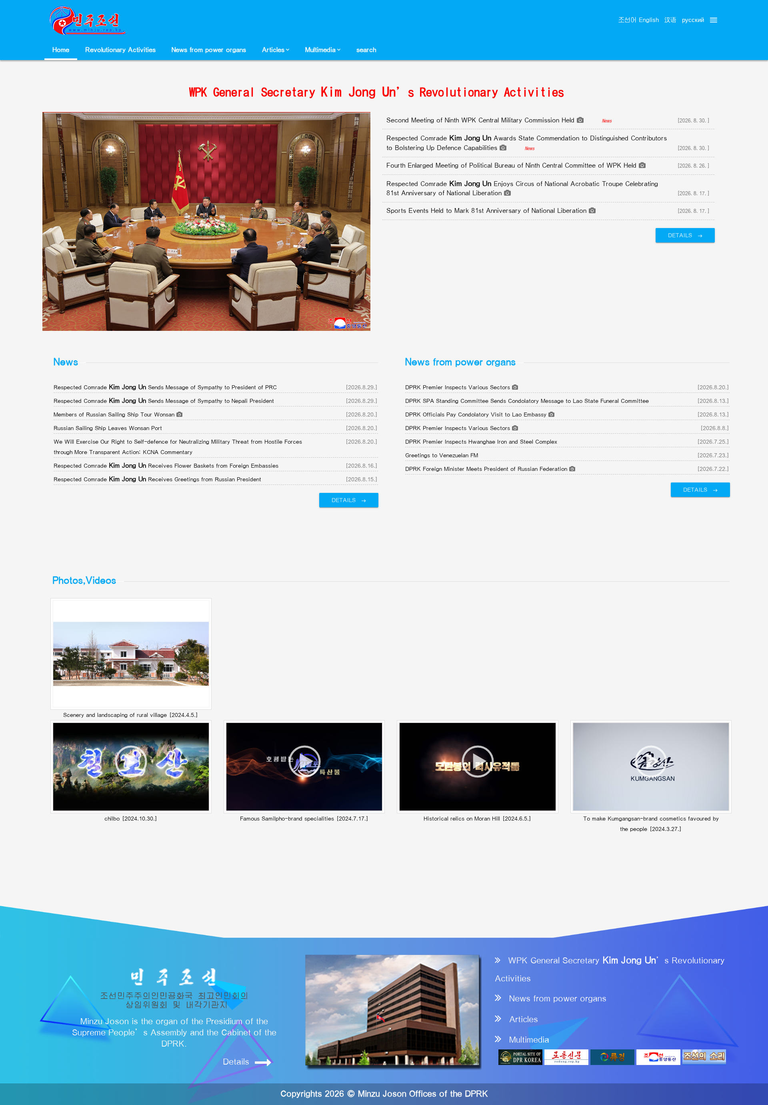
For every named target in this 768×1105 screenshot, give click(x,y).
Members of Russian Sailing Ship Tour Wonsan (115, 414)
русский (692, 19)
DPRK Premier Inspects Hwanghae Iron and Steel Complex (481, 441)
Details (681, 235)
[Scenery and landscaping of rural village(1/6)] (131, 654)
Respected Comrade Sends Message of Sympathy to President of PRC (165, 387)
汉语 (670, 20)
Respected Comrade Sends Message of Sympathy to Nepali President (164, 401)
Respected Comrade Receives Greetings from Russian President (157, 479)
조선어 (627, 20)
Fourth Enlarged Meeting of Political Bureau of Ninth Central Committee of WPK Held (512, 165)
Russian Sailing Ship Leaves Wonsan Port (108, 428)
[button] (275, 50)
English (649, 20)
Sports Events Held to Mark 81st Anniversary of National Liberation (487, 211)
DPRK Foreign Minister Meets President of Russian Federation (487, 469)
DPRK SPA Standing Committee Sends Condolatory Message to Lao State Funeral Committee (527, 401)
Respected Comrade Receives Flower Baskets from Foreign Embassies (166, 465)
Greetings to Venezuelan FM (441, 455)
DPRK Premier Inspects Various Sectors (458, 387)
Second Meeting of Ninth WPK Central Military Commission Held (481, 120)
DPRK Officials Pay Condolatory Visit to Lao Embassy (476, 414)
